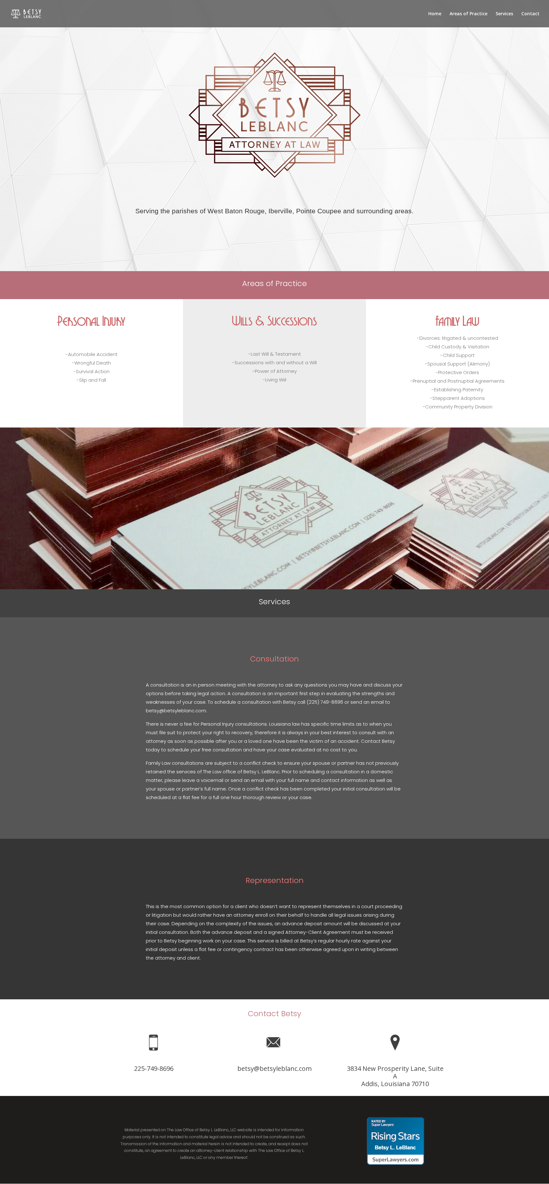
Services (504, 14)
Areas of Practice (468, 14)
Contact (530, 14)
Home (434, 14)
